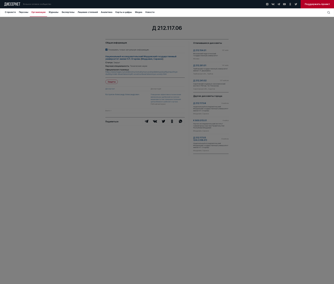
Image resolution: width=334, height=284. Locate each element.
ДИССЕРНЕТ (12, 4)
